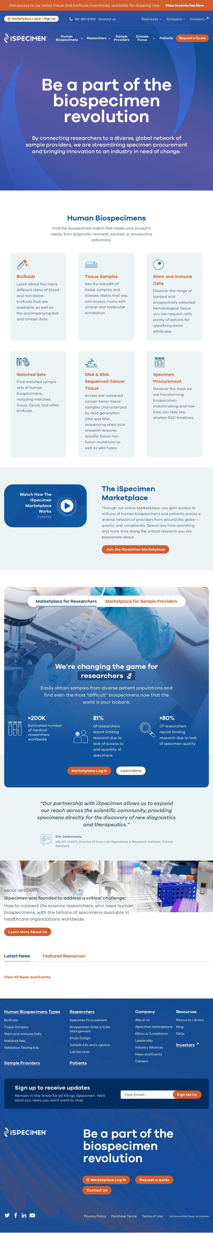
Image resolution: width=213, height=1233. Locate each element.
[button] (72, 634)
